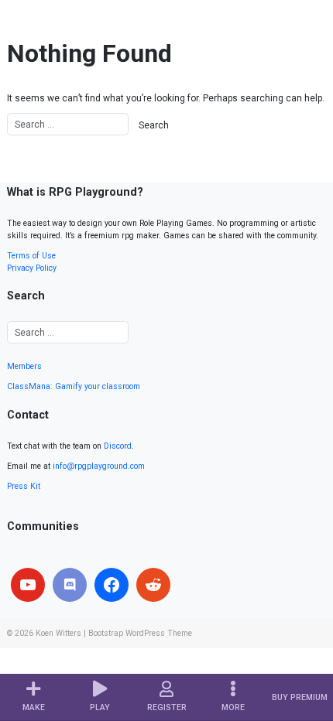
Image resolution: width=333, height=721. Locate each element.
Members (24, 366)
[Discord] (70, 585)
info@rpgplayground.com (99, 466)
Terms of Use (31, 256)
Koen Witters (58, 633)
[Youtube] (28, 585)
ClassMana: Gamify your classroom (73, 386)
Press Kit (23, 486)
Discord (118, 446)
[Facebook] (111, 585)
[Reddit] (153, 585)
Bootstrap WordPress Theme (140, 633)
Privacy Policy (32, 268)
